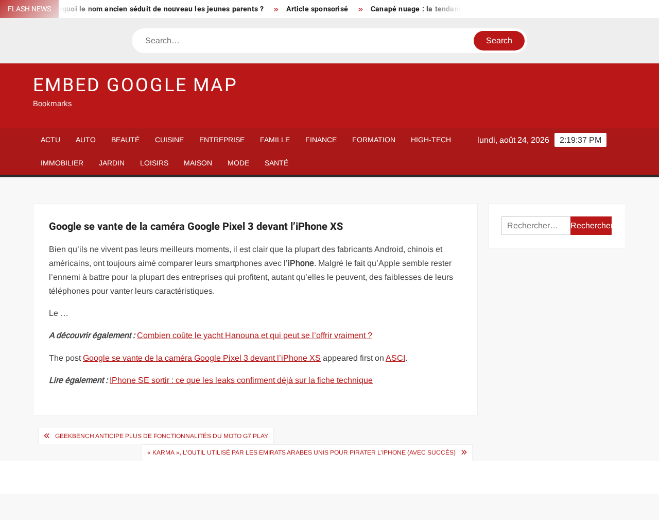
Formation (373, 140)
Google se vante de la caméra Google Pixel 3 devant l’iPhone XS (202, 358)
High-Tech (431, 140)
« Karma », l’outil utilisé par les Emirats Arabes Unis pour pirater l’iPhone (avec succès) (301, 452)
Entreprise (222, 140)
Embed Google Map (135, 85)
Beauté (125, 140)
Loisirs (154, 163)
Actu (50, 140)
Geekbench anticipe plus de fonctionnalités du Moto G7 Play (161, 436)
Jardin (112, 163)
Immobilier (62, 163)
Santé (276, 163)
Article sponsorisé (311, 9)
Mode (238, 163)
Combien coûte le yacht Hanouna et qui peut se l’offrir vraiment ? (254, 335)
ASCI (395, 358)
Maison (198, 163)
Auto (86, 140)
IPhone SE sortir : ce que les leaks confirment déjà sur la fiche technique (241, 380)
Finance (321, 140)
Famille (275, 140)
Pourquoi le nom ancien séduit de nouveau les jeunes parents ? (149, 9)
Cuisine (169, 140)
